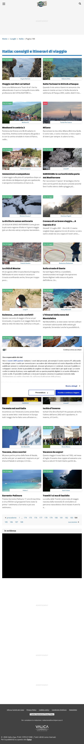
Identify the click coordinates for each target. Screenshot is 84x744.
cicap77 (25, 310)
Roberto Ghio (66, 79)
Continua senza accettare (72, 350)
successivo (72, 522)
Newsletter (73, 710)
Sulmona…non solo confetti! (17, 314)
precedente (11, 517)
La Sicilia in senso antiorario (17, 221)
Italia (21, 39)
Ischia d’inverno (51, 408)
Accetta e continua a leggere (68, 392)
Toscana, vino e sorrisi (14, 452)
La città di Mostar (11, 268)
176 (35, 517)
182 (66, 517)
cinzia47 (66, 169)
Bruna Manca (66, 447)
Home (4, 39)
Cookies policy (44, 710)
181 (61, 517)
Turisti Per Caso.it (66, 122)
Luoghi (13, 39)
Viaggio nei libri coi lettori (16, 84)
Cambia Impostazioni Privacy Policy (42, 714)
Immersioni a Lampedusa (16, 174)
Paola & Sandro (25, 263)
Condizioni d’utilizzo (59, 710)
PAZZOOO (25, 403)
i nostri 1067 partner (15, 361)
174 (25, 517)
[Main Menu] (4, 4)
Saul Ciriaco (66, 490)
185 (6, 522)
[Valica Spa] (42, 730)
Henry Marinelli (66, 310)
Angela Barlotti (25, 79)
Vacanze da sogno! (53, 452)
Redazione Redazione (66, 263)
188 (21, 522)
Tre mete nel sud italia (14, 408)
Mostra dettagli (71, 386)
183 (71, 517)
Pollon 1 (25, 490)
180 (56, 517)
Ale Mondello (25, 447)
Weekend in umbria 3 (13, 127)
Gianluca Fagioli (66, 216)
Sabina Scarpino (25, 169)
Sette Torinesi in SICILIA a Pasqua (60, 84)
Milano (47, 127)
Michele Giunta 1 (25, 216)
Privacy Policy (31, 710)
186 (11, 522)
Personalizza (40, 392)
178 (45, 517)
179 (51, 517)
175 (30, 517)
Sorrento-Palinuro (12, 495)
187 (16, 522)
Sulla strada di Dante (54, 268)
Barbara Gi (25, 122)
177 (40, 517)
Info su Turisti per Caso (15, 710)
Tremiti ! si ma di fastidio (56, 495)
